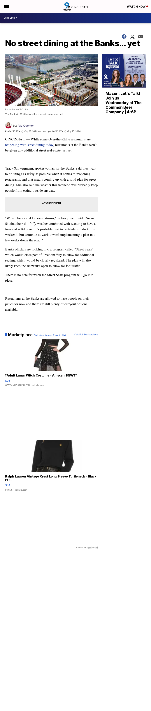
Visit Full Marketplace (86, 334)
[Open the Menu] (6, 6)
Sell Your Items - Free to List (50, 335)
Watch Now (136, 6)
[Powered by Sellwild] (92, 547)
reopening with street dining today (29, 144)
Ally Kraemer (26, 125)
